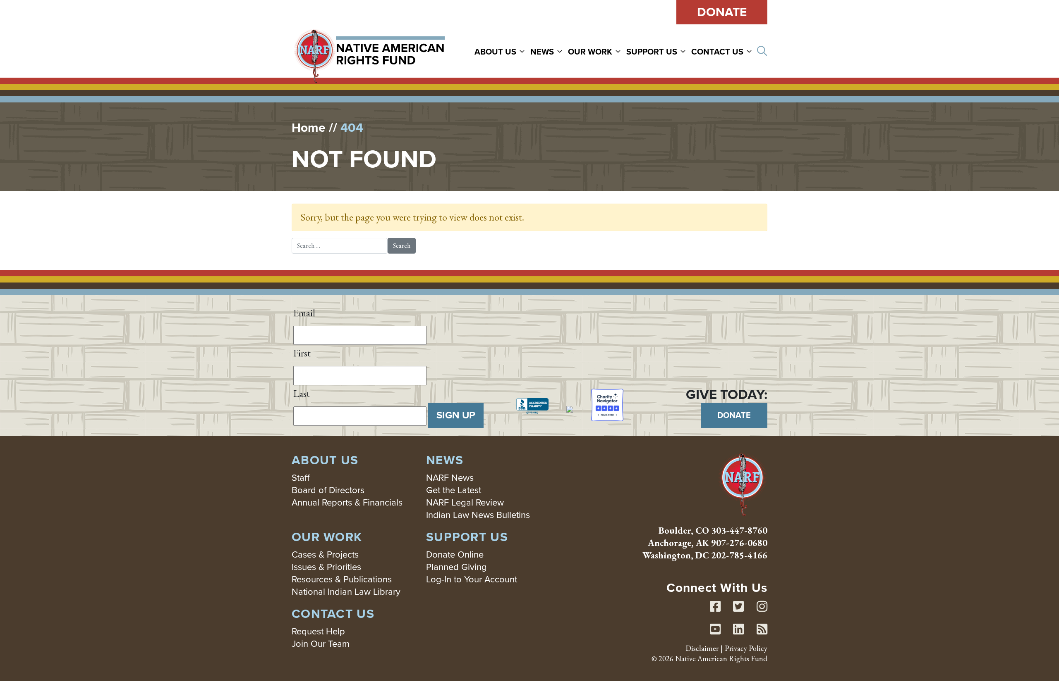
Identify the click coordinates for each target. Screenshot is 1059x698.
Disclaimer (702, 648)
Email (304, 312)
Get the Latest (453, 490)
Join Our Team (321, 644)
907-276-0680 (739, 543)
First (302, 353)
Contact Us (717, 51)
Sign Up (455, 415)
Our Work (590, 51)
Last (301, 393)
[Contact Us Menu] (750, 51)
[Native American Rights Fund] (369, 51)
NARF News (450, 477)
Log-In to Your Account (471, 579)
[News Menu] (561, 51)
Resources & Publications (342, 579)
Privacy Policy (746, 648)
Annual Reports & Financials (347, 502)
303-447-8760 (739, 531)
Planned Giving (456, 567)
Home (309, 128)
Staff (300, 477)
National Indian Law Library (346, 591)
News (542, 51)
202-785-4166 (739, 555)
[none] (502, 51)
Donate (722, 12)
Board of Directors (328, 490)
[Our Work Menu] (619, 51)
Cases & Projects (325, 554)
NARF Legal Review (465, 502)
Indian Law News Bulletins (478, 515)
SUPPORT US (651, 51)
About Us (495, 51)
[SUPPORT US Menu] (684, 51)
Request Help (318, 631)
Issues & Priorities (326, 567)
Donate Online (455, 554)
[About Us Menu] (523, 51)
